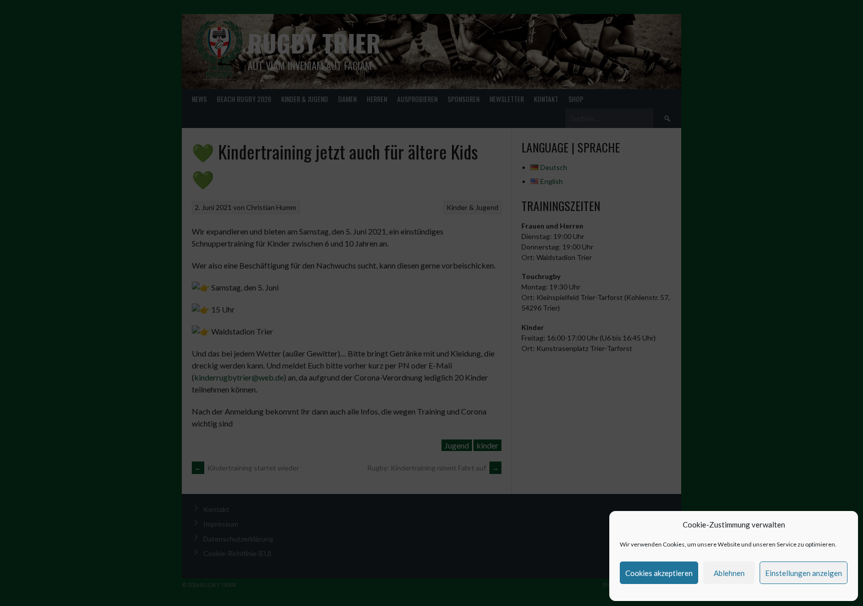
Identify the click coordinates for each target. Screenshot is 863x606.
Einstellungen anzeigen (803, 573)
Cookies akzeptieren (659, 573)
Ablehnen (729, 573)
